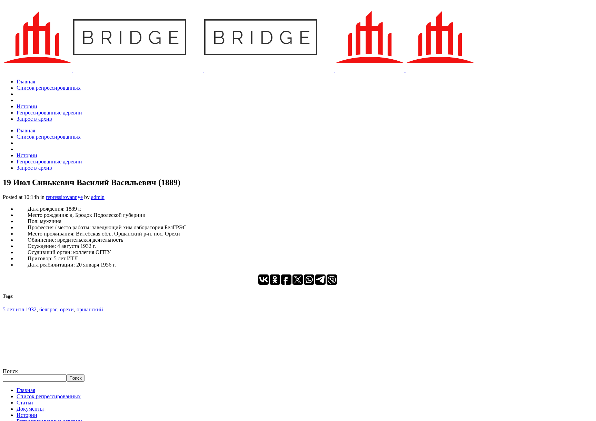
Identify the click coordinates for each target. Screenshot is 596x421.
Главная (26, 390)
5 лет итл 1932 (20, 309)
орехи (67, 309)
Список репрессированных (49, 396)
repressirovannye (64, 197)
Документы (30, 409)
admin (98, 197)
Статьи (25, 402)
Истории (27, 415)
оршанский (90, 309)
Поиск (10, 371)
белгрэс (48, 309)
